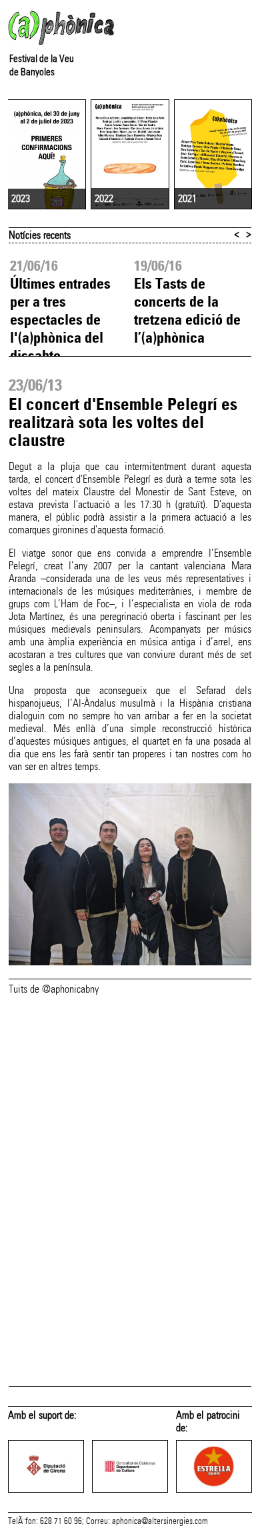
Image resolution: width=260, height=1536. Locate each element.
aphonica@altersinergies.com (160, 1521)
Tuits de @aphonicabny (54, 989)
